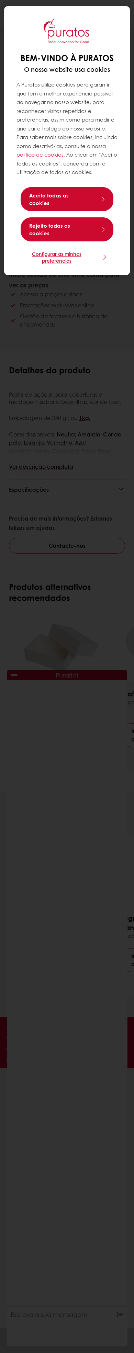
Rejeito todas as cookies (49, 229)
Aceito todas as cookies (49, 199)
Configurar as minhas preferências (56, 257)
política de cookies (40, 154)
